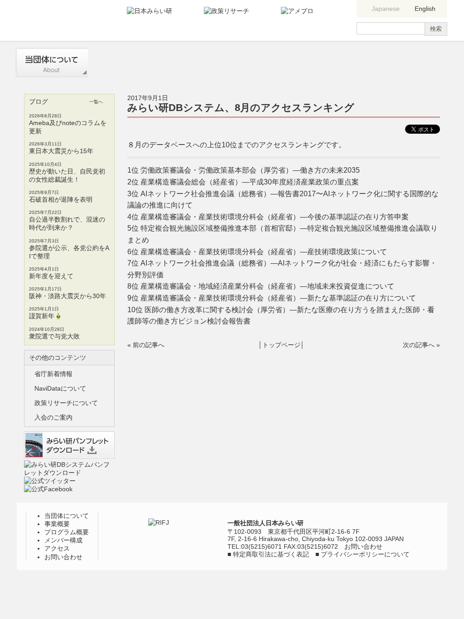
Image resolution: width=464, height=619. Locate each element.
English (425, 8)
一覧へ (96, 101)
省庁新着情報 (53, 373)
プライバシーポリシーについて (365, 554)
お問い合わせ (411, 62)
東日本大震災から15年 (61, 151)
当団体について (51, 62)
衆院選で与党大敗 (54, 336)
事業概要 (123, 62)
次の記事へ (419, 344)
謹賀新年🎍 (45, 315)
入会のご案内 (53, 417)
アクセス (338, 62)
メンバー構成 (266, 62)
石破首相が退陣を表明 (60, 199)
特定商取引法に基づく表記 (271, 554)
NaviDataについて (60, 388)
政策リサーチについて (66, 402)
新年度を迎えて (51, 276)
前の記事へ (148, 344)
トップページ (281, 344)
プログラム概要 (195, 62)
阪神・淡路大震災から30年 (67, 296)
